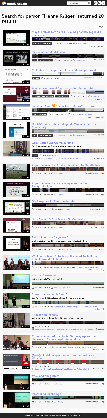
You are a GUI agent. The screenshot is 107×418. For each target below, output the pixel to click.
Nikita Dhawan (67, 369)
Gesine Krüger (73, 347)
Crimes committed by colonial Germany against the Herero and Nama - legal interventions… (64, 338)
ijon (56, 210)
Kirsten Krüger (81, 44)
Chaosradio (100, 329)
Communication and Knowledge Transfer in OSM (62, 88)
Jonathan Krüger (41, 159)
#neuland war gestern (45, 376)
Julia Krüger (58, 173)
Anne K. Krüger (72, 307)
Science (36, 44)
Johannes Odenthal (42, 369)
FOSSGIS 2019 (99, 135)
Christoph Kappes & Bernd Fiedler (87, 268)
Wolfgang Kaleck (83, 369)
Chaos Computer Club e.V (36, 415)
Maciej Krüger (76, 114)
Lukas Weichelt (63, 159)
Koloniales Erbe (98, 350)
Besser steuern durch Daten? (49, 294)
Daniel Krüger (68, 78)
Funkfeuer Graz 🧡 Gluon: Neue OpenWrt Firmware (64, 106)
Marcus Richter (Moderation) (46, 329)
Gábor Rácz (89, 114)
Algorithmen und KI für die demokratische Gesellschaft (66, 165)
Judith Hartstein (60, 307)
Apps (57, 415)
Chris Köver (67, 268)
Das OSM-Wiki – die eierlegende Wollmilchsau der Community (64, 126)
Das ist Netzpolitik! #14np (94, 194)
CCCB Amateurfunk (97, 288)
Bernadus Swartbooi (89, 347)
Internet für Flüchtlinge (46, 394)
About (51, 415)
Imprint (64, 415)
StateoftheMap (61, 96)
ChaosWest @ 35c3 (97, 209)
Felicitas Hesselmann (89, 307)
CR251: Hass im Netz (45, 315)
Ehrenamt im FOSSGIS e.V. (48, 52)
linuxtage (42, 114)
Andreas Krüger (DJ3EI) (62, 288)
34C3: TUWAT (99, 249)
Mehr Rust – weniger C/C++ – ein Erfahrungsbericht (64, 70)
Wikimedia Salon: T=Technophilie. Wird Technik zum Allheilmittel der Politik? (65, 258)
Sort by (99, 27)
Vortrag (36, 78)
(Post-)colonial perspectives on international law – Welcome (63, 357)
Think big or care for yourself (50, 237)
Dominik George (78, 159)
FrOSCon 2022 (99, 158)
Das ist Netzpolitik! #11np (94, 384)
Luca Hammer (88, 329)
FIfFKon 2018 (99, 309)
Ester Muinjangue (61, 347)
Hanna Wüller (66, 250)
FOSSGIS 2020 (99, 60)
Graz (35, 114)
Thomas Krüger (55, 369)
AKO (56, 250)
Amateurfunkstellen (44, 275)
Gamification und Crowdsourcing (52, 143)
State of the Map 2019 (96, 99)
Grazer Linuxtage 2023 (95, 117)
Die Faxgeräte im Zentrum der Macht (55, 201)
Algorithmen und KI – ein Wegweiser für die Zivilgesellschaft (59, 185)
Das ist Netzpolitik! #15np (94, 173)
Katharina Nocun (63, 329)
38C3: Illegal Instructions (95, 46)
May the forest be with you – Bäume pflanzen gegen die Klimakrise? (66, 34)
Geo (34, 60)
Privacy (72, 415)
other (35, 155)
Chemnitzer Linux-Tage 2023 (93, 78)
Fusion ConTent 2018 (96, 227)
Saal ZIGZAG (46, 44)
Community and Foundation (43, 96)
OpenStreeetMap (45, 60)
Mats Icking (52, 159)
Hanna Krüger (81, 60)
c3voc (80, 415)
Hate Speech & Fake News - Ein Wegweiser (59, 219)
